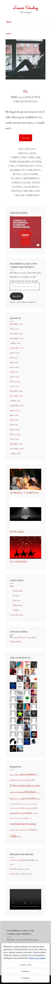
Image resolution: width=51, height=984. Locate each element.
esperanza (14, 792)
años (37, 775)
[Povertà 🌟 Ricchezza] (20, 713)
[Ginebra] (20, 685)
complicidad (22, 780)
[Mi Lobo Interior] (13, 741)
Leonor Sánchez (25, 8)
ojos (26, 174)
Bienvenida (17, 591)
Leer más (27, 136)
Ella (25, 91)
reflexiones (20, 818)
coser (30, 157)
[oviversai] (34, 713)
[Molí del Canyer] (13, 713)
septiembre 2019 (17, 405)
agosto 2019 (15, 410)
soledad (32, 824)
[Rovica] (27, 671)
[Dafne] (20, 727)
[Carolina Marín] (13, 706)
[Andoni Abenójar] (34, 692)
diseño (13, 161)
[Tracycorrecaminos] (34, 706)
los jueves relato (24, 804)
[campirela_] (34, 671)
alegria (12, 775)
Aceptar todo (25, 964)
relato (26, 818)
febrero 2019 (15, 434)
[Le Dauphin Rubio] (27, 720)
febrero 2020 (15, 381)
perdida (27, 813)
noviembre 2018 (16, 448)
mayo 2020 (14, 367)
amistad (23, 153)
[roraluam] (20, 720)
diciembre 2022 (16, 324)
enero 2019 (14, 439)
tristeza (16, 190)
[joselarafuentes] (27, 713)
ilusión (19, 799)
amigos (17, 775)
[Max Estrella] (34, 727)
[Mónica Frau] (13, 671)
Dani (37, 157)
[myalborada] (20, 699)
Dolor (14, 785)
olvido (22, 808)
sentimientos (31, 178)
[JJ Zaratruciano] (13, 748)
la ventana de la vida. (28, 165)
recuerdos (35, 813)
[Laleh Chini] (13, 664)
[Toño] (27, 678)
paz (31, 808)
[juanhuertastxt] (34, 741)
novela (17, 174)
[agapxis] (34, 720)
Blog (22, 149)
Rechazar (25, 971)
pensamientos (16, 813)
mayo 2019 (14, 420)
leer (34, 798)
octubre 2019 (15, 400)
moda (36, 170)
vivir (19, 836)
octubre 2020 (15, 343)
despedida (31, 780)
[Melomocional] (20, 748)
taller (26, 182)
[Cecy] (20, 664)
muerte (35, 804)
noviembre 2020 (16, 338)
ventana (28, 190)
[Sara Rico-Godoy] (27, 706)
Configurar (25, 978)
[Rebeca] (27, 664)
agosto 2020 (15, 352)
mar (31, 804)
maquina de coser (21, 170)
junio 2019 (14, 415)
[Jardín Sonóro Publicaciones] (27, 699)
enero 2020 (14, 386)
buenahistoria (14, 780)
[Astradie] (34, 734)
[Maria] (13, 734)
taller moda (31, 186)
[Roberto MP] (20, 678)
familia (21, 792)
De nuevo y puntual (24, 492)
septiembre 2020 (17, 348)
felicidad (30, 792)
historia (13, 798)
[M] (20, 741)
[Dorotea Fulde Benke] (34, 699)
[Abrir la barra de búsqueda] (44, 20)
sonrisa (16, 182)
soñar (12, 829)
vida (37, 190)
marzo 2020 (14, 376)
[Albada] (13, 720)
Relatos (31, 149)
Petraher (17, 532)
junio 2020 (14, 362)
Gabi (11, 165)
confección (17, 157)
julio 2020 (14, 357)
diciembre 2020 (16, 333)
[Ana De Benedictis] (13, 699)
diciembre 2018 (16, 444)
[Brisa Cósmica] (20, 706)
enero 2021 (14, 328)
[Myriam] (13, 727)
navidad (12, 808)
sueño (17, 830)
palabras (16, 178)
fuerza (37, 792)
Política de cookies (37, 958)
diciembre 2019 (16, 391)
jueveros (26, 798)
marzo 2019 (14, 429)
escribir (36, 161)
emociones (24, 786)
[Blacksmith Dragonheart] (20, 692)
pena (35, 808)
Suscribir (16, 296)
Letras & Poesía (16, 615)
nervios (17, 808)
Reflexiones (18, 605)
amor (32, 153)
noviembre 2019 (16, 396)
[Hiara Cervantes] (34, 664)
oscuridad (27, 808)
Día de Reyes (18, 561)
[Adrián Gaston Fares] (34, 685)
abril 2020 (14, 372)
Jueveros (16, 600)
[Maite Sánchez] (13, 692)
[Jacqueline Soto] (27, 685)
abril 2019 (14, 424)
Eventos (16, 595)
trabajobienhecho (24, 830)
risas (30, 818)
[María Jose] (27, 692)
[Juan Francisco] (27, 734)
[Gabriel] (27, 741)
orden (34, 174)
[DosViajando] (13, 678)
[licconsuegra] (27, 727)
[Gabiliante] (13, 685)
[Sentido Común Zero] (20, 671)
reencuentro (13, 818)
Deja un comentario (27, 195)
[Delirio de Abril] (34, 678)
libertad (17, 804)
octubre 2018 (15, 453)
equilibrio (24, 161)
